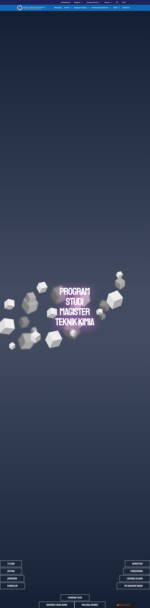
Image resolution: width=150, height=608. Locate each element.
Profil (66, 8)
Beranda (58, 8)
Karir (124, 2)
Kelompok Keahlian (100, 8)
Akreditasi (137, 563)
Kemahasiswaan (92, 2)
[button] (131, 2)
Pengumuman (137, 571)
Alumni (107, 2)
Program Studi (80, 8)
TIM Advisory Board (133, 586)
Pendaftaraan (65, 2)
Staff (115, 8)
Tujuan (10, 563)
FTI (117, 2)
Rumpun (77, 2)
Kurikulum (12, 586)
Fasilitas (126, 8)
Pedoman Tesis (75, 597)
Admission (12, 578)
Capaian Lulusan (135, 578)
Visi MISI (11, 571)
